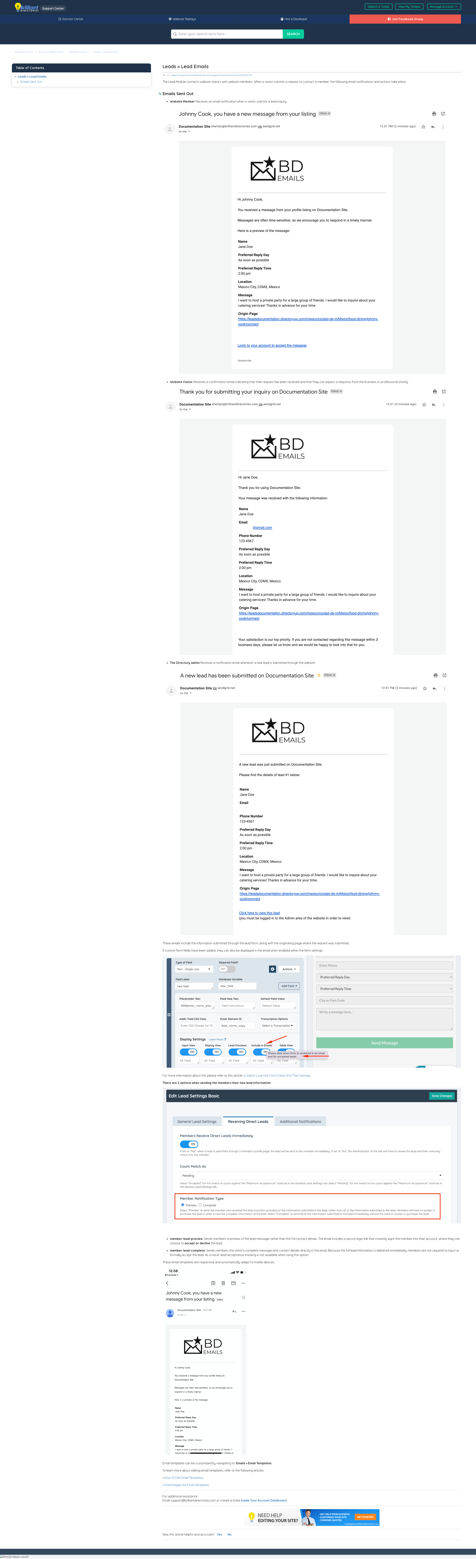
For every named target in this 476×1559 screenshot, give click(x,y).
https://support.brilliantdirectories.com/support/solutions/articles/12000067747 (211, 75)
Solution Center (72, 19)
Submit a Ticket (378, 6)
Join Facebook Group (407, 19)
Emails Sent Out (31, 82)
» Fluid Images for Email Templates (186, 1485)
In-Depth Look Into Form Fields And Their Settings (277, 1075)
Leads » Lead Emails (105, 52)
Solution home (24, 52)
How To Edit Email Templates (184, 1478)
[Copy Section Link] (160, 94)
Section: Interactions (50, 52)
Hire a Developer (295, 19)
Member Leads (78, 52)
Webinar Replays (184, 19)
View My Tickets (409, 6)
